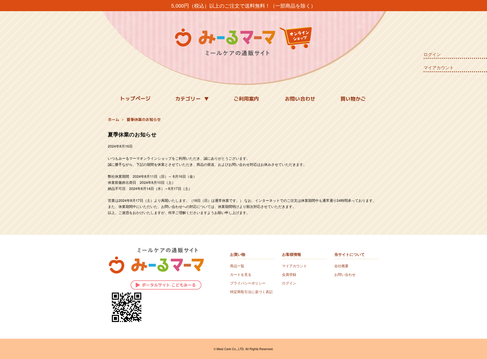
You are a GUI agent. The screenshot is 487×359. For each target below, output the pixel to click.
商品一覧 (237, 265)
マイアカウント (439, 67)
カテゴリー (188, 98)
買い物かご (353, 98)
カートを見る (240, 274)
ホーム (113, 119)
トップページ (135, 98)
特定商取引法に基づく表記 (251, 291)
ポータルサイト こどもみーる (169, 285)
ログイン (432, 54)
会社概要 (341, 265)
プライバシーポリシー (248, 282)
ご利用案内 (246, 98)
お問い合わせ (300, 98)
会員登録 (289, 274)
